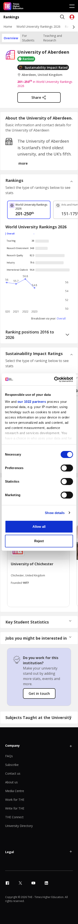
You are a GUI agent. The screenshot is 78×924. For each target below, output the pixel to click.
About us (11, 782)
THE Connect (14, 817)
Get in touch (39, 693)
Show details (55, 513)
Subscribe (12, 765)
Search (62, 17)
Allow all (39, 526)
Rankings (11, 17)
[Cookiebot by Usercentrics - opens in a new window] (55, 379)
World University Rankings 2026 (38, 26)
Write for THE (14, 808)
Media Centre (14, 791)
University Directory (19, 826)
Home (7, 26)
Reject (39, 541)
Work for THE (14, 800)
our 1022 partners (32, 401)
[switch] (67, 468)
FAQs (9, 756)
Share (36, 97)
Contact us (12, 773)
